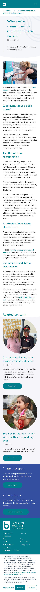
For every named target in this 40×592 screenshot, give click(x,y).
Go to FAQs (12, 485)
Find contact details (15, 512)
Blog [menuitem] (21, 539)
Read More (12, 386)
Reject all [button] (32, 587)
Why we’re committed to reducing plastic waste (19, 11)
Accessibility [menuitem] (24, 542)
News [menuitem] (5, 539)
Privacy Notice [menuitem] (25, 545)
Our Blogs (7, 10)
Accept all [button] (20, 587)
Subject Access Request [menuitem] (11, 550)
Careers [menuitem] (23, 533)
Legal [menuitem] (5, 542)
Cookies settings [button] (8, 587)
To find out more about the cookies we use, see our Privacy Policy (20, 573)
